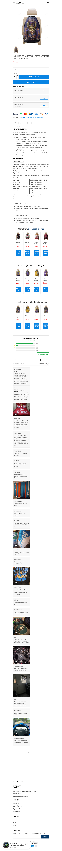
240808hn (22, 117)
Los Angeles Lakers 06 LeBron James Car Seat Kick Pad (36, 280)
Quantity (15, 73)
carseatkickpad (39, 117)
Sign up (45, 837)
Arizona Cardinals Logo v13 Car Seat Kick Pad (18, 243)
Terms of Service (17, 806)
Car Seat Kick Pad (36, 229)
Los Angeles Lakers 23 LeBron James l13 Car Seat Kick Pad (45, 316)
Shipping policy (17, 809)
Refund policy (16, 811)
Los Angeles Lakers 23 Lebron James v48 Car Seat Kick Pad (45, 280)
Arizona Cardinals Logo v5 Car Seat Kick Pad (45, 243)
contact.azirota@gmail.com (20, 796)
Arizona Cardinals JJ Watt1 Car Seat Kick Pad (36, 243)
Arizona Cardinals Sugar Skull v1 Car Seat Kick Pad (27, 243)
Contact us (16, 820)
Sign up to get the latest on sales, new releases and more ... (29, 833)
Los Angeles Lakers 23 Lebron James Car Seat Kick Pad (18, 280)
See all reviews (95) (31, 340)
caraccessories (30, 117)
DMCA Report (27, 843)
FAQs (14, 822)
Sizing (14, 825)
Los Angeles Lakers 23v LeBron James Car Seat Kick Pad (27, 280)
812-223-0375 (17, 794)
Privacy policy (17, 803)
